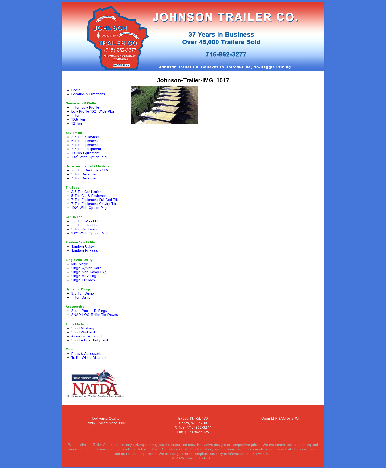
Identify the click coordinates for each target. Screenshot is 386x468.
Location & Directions (88, 94)
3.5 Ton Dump (82, 293)
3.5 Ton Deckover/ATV (89, 170)
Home (76, 90)
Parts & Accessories (87, 353)
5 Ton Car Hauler (84, 229)
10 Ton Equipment (85, 153)
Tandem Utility (82, 246)
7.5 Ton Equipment (86, 149)
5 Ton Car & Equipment (89, 195)
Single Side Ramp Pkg (88, 272)
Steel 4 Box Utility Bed (89, 340)
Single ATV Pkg (83, 276)
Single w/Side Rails (86, 268)
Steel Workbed (83, 332)
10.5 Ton (78, 119)
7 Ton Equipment (84, 145)
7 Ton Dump (81, 297)
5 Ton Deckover (83, 174)
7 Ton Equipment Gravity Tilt (93, 203)
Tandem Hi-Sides (84, 250)
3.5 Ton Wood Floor (87, 221)
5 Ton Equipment (84, 141)
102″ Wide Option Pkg (89, 157)
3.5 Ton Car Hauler (86, 191)
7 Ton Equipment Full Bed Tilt (94, 199)
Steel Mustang (82, 328)
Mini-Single (79, 264)
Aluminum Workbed (86, 336)
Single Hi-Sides (83, 280)
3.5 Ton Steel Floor (86, 225)
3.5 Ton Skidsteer (85, 137)
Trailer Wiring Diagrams (89, 357)
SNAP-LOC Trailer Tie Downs (94, 314)
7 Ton (75, 115)
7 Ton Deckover (83, 178)
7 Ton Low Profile (85, 107)
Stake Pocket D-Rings (89, 310)
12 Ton (76, 123)
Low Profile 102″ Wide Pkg (92, 111)
